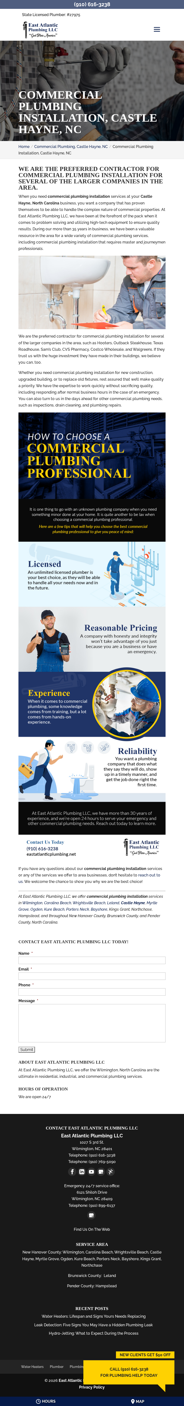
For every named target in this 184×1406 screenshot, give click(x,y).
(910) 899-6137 (101, 1205)
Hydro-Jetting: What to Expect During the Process (93, 1333)
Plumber (56, 1367)
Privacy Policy (92, 1387)
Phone (26, 985)
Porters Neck (77, 909)
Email (25, 969)
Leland (113, 903)
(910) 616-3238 (101, 1155)
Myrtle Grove (47, 1259)
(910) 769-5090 (102, 1161)
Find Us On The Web (92, 1229)
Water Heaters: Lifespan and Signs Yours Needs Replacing (94, 1316)
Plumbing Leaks (82, 1367)
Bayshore (99, 909)
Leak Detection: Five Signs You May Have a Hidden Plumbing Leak (93, 1325)
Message (28, 1001)
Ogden (36, 909)
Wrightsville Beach (89, 903)
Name (25, 953)
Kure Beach (54, 909)
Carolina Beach (57, 903)
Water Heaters (32, 1367)
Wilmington (32, 903)
